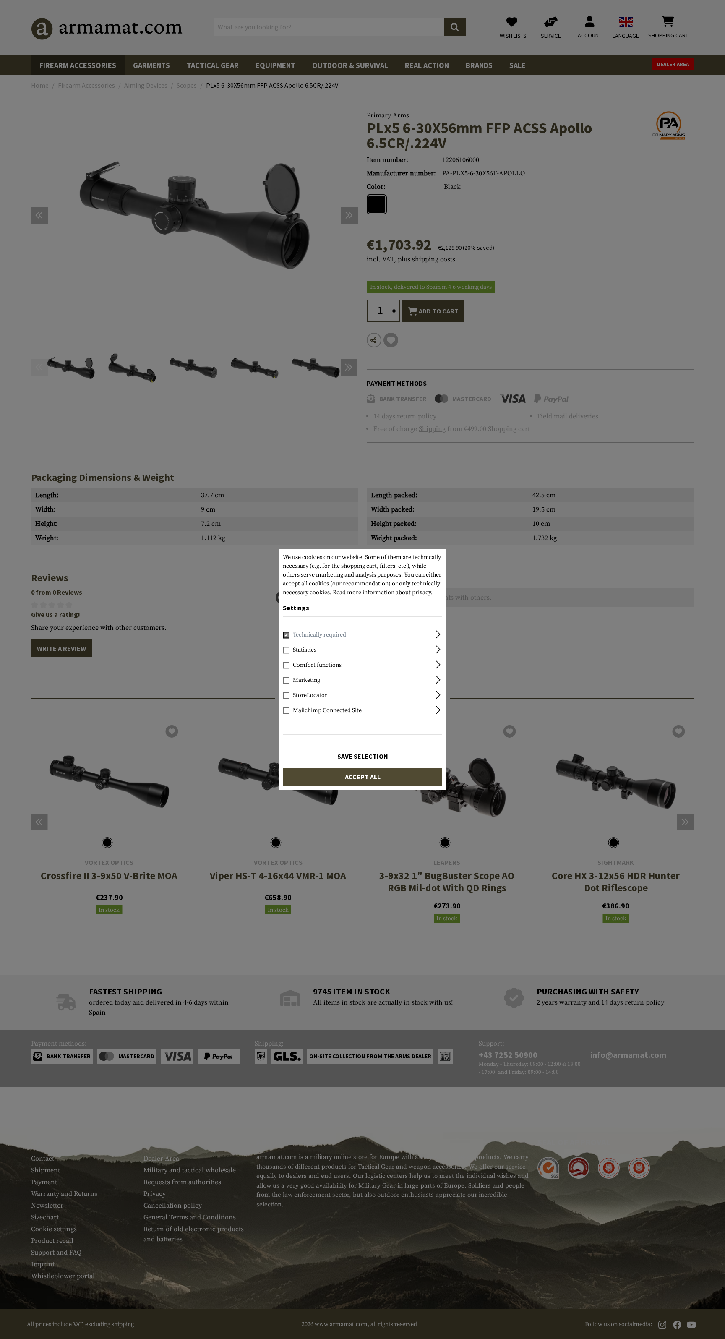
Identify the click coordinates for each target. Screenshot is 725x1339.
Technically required (319, 635)
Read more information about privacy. (383, 592)
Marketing (306, 680)
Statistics (304, 650)
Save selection (362, 756)
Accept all (363, 777)
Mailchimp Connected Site (327, 711)
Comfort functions (317, 665)
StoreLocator (310, 696)
